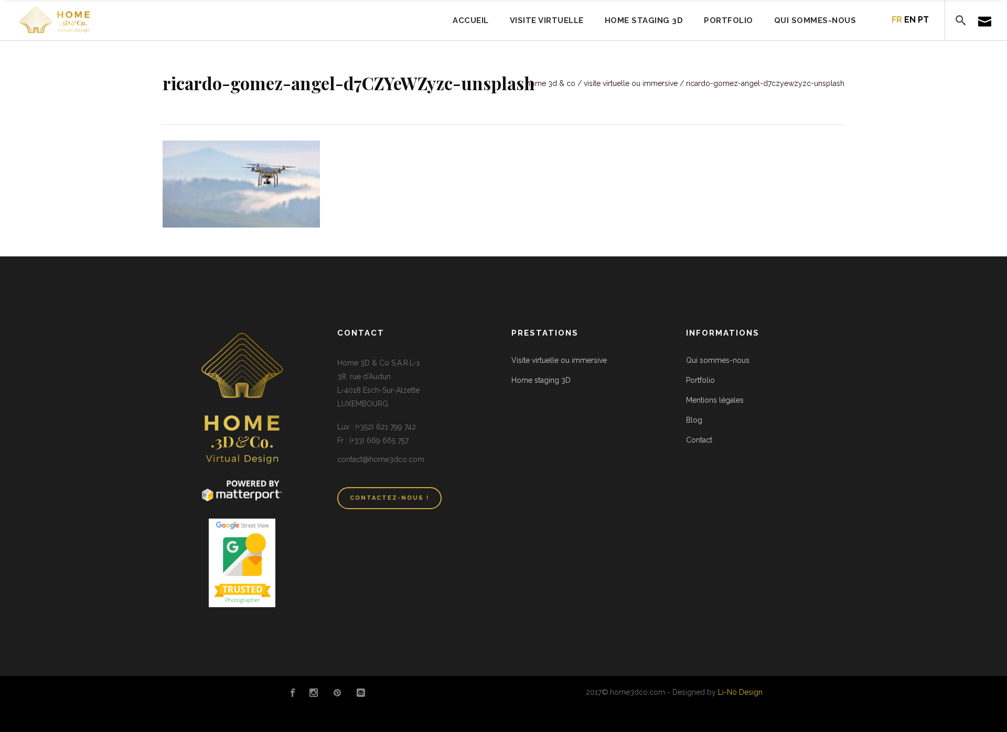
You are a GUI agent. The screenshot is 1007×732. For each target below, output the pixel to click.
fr (897, 20)
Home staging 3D (541, 380)
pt (923, 20)
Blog (694, 420)
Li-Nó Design (740, 692)
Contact (699, 440)
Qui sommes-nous (717, 360)
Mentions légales (715, 400)
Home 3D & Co (550, 83)
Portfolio (700, 380)
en (910, 20)
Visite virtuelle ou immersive (631, 83)
